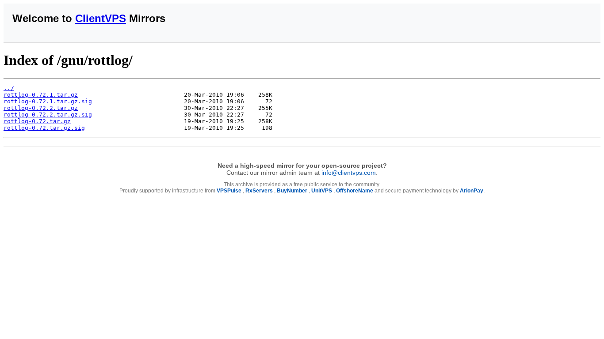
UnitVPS (321, 191)
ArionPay (471, 191)
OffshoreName (354, 191)
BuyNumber (292, 191)
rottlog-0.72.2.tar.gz (41, 108)
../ (9, 88)
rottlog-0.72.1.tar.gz (41, 94)
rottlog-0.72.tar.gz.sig (44, 127)
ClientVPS (100, 18)
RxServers (259, 191)
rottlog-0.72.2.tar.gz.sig (48, 114)
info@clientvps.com (348, 172)
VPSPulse (229, 191)
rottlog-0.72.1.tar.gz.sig (48, 101)
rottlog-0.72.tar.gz (37, 121)
